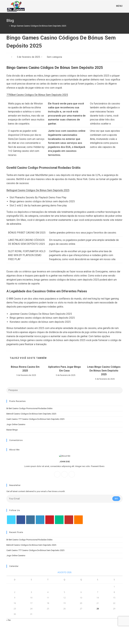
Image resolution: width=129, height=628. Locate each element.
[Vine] (59, 519)
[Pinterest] (49, 519)
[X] (72, 474)
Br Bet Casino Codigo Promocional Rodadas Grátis (29, 408)
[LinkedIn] (40, 519)
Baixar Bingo (12, 430)
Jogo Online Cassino (15, 424)
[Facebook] (57, 474)
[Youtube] (68, 519)
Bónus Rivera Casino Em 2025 (25, 368)
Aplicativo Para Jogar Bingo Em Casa (64, 368)
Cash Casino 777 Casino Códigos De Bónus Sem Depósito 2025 (35, 419)
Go (116, 499)
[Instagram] (64, 474)
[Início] (7, 26)
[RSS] (78, 519)
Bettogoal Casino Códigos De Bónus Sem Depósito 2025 (37, 190)
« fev (8, 620)
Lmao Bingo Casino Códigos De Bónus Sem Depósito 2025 (104, 370)
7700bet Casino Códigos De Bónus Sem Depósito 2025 (37, 94)
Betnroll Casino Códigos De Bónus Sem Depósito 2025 (31, 414)
